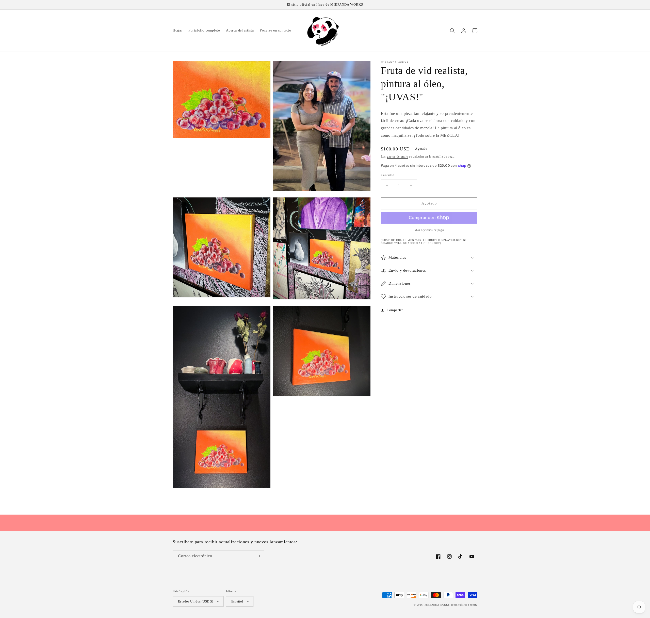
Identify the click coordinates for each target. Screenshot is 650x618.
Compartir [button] (395, 310)
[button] (452, 30)
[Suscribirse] (258, 556)
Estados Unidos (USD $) (195, 601)
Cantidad (387, 175)
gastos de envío (397, 156)
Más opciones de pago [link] (429, 230)
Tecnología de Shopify (464, 604)
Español (237, 601)
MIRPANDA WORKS (437, 604)
